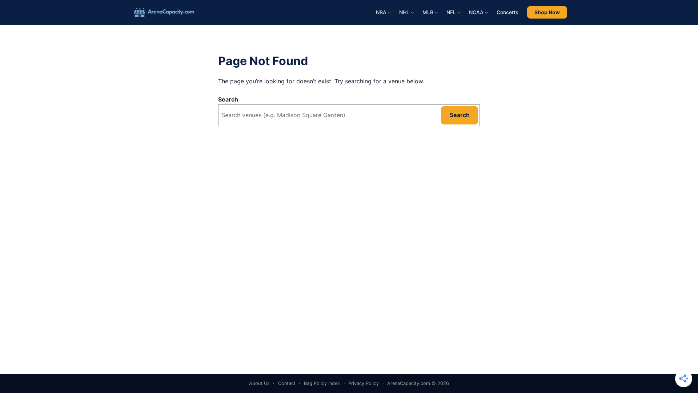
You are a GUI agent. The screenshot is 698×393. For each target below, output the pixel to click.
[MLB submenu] (436, 12)
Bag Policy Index (322, 383)
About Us (259, 383)
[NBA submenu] (389, 12)
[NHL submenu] (412, 12)
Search (228, 99)
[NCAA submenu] (486, 12)
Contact (287, 383)
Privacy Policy (363, 383)
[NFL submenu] (458, 12)
